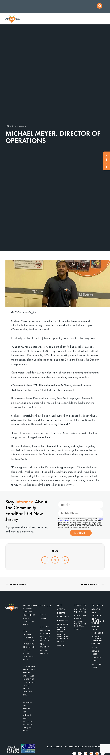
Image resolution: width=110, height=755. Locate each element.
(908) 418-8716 (28, 693)
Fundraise (62, 624)
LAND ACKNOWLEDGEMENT (60, 747)
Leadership (97, 633)
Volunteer (63, 617)
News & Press (96, 652)
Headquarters (31, 605)
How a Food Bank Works (98, 621)
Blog (94, 647)
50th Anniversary (15, 126)
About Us (97, 609)
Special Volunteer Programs (80, 624)
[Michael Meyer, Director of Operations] (44, 560)
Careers (96, 643)
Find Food (46, 605)
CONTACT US (98, 747)
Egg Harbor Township (28, 634)
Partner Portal (44, 616)
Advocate (62, 620)
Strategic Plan (97, 659)
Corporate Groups (80, 617)
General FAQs (96, 627)
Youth (60, 645)
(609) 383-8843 (28, 658)
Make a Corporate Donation (63, 636)
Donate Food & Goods (61, 629)
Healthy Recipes (44, 652)
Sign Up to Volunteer (80, 610)
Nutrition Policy (97, 665)
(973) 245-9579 (28, 729)
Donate (61, 613)
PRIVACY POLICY (83, 747)
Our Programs (97, 614)
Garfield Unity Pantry (28, 705)
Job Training (45, 645)
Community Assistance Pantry (29, 669)
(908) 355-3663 (28, 623)
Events (61, 642)
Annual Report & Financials (98, 638)
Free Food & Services (46, 632)
